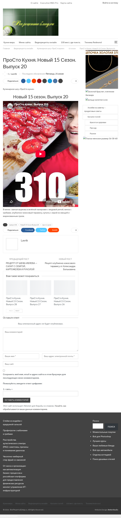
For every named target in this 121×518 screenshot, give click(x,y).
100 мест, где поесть (70, 42)
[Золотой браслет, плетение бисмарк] (102, 93)
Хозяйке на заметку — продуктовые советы (95, 109)
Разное (93, 133)
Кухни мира (9, 42)
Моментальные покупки (104, 432)
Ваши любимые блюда (103, 445)
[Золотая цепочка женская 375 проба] (102, 69)
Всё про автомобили (102, 450)
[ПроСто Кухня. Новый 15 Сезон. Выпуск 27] (40, 287)
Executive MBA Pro (49, 3)
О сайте (34, 3)
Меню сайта (25, 42)
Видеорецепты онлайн (46, 42)
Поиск (96, 421)
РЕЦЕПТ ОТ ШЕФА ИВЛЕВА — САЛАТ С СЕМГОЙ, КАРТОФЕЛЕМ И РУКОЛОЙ (21, 266)
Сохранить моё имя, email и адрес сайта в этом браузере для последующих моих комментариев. (34, 376)
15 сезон (4, 53)
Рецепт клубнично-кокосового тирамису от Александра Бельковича (60, 266)
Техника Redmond (93, 42)
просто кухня (46, 225)
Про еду (93, 128)
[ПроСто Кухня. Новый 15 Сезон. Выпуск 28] (16, 287)
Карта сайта (66, 3)
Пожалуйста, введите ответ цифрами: (22, 383)
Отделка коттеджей (102, 454)
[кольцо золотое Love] (97, 99)
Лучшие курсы (99, 441)
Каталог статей (94, 117)
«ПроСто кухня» (26, 89)
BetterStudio (113, 510)
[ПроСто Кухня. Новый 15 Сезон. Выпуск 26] (64, 287)
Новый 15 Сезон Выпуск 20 (29, 225)
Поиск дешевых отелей (104, 459)
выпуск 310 (13, 225)
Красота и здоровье (98, 122)
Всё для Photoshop (102, 436)
